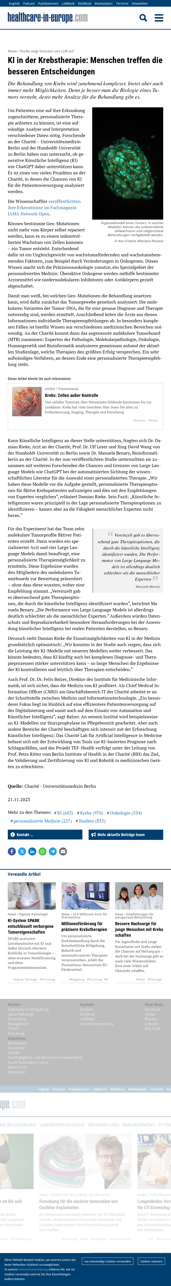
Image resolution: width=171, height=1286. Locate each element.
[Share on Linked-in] (32, 851)
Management (18, 1023)
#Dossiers (139, 420)
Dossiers (86, 1009)
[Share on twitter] (22, 851)
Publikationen (48, 3)
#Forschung (47, 979)
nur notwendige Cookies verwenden (107, 1261)
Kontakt (14, 1052)
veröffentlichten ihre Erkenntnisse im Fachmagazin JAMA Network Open (44, 207)
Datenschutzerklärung (33, 1269)
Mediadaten (104, 3)
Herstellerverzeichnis (96, 1023)
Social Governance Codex (28, 1062)
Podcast (29, 3)
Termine (122, 3)
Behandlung (17, 1019)
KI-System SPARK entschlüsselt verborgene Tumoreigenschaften (31, 926)
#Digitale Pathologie (25, 979)
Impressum (17, 1072)
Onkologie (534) (126, 813)
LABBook (68, 3)
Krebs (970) (91, 813)
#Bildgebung (76, 979)
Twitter (150, 1014)
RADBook (84, 3)
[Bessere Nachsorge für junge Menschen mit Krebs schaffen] (139, 896)
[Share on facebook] (12, 851)
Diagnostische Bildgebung (28, 1009)
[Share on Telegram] (53, 851)
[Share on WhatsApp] (43, 851)
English (14, 3)
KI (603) (65, 813)
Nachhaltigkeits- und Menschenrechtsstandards (45, 1057)
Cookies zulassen (151, 1261)
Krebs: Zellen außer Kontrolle (71, 395)
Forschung (16, 1033)
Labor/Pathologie (21, 1014)
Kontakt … (24, 834)
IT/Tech (13, 1028)
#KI (106, 979)
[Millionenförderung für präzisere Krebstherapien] (85, 896)
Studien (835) (92, 821)
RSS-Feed (152, 1028)
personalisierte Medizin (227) (43, 821)
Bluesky (151, 1019)
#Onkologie (155, 979)
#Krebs (153, 420)
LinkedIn (151, 1023)
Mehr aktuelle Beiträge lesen (120, 834)
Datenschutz (17, 1067)
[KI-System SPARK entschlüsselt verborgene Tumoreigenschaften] (32, 896)
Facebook (152, 1009)
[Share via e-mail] (63, 851)
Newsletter (140, 3)
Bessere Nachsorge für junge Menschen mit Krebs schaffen (139, 929)
